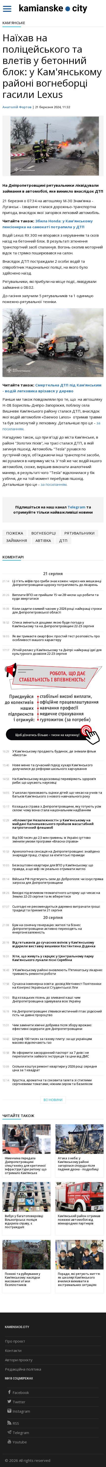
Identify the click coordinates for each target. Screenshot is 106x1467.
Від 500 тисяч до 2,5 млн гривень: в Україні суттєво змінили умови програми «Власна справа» (51, 839)
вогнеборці (43, 533)
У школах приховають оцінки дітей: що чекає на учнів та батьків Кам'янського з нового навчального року (57, 794)
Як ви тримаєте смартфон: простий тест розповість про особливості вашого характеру (56, 638)
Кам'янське (13, 22)
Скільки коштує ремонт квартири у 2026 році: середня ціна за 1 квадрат (54, 1068)
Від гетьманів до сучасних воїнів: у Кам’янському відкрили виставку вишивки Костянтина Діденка (53, 944)
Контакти (13, 1350)
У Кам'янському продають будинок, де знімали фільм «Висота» (54, 753)
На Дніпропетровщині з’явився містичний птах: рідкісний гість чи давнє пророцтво (57, 1013)
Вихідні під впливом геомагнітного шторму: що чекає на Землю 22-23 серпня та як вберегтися (56, 894)
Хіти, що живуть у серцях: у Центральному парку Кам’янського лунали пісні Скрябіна (53, 958)
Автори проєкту (19, 1359)
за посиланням (54, 484)
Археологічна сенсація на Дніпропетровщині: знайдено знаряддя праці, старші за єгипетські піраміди (56, 853)
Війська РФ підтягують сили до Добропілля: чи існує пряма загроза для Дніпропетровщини (57, 881)
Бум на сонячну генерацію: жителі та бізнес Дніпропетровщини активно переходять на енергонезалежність (47, 928)
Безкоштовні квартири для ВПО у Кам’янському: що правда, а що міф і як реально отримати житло (52, 867)
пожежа (14, 533)
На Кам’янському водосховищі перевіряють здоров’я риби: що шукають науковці (54, 780)
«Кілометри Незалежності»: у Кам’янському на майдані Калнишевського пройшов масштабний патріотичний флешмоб (53, 823)
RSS (16, 1423)
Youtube (20, 1441)
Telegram (76, 506)
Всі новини (53, 1100)
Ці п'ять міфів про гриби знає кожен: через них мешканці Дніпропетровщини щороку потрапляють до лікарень (56, 583)
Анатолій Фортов (17, 107)
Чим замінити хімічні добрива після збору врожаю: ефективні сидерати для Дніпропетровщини (52, 1027)
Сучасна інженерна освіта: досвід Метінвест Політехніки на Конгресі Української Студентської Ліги (56, 985)
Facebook (21, 1392)
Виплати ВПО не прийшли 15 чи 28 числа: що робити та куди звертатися (55, 596)
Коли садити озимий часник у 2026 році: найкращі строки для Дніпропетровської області (57, 610)
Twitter (19, 1401)
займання (16, 540)
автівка (43, 540)
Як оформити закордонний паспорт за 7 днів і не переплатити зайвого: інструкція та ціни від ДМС (50, 1054)
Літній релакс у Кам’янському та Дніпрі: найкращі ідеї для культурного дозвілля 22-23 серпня (57, 652)
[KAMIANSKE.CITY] (53, 8)
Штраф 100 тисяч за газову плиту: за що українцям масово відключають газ (52, 1040)
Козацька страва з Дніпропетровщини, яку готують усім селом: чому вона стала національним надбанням (56, 808)
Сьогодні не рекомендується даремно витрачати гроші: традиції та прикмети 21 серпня (56, 908)
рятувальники (79, 533)
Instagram (21, 1411)
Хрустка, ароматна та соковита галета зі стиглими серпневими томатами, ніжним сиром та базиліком (52, 1082)
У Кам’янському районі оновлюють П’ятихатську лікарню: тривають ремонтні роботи (57, 972)
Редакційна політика (23, 1369)
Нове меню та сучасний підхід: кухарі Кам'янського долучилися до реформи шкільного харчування (52, 767)
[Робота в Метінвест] (53, 703)
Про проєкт (15, 1341)
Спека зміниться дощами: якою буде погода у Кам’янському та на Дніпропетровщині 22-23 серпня (53, 624)
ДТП (63, 540)
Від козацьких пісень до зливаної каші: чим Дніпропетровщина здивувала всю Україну (46, 999)
